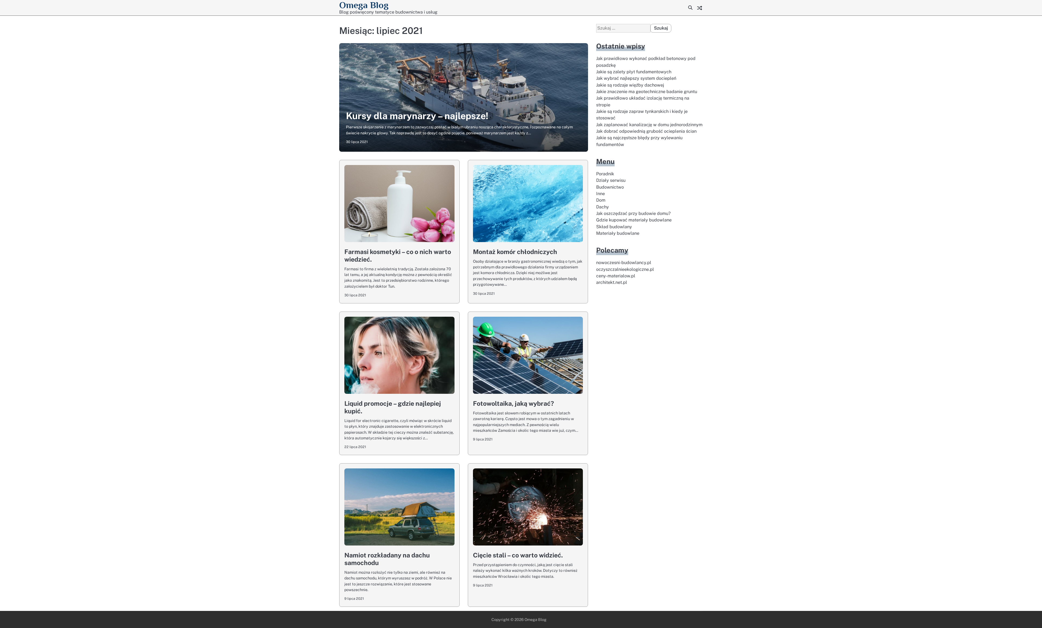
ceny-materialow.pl (615, 275)
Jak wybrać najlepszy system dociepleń (636, 78)
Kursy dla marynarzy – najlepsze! (417, 115)
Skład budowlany (614, 226)
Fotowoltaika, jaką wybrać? (513, 403)
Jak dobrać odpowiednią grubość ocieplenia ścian (646, 131)
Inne (600, 193)
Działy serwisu (610, 180)
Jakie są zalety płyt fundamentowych (633, 71)
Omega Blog (364, 5)
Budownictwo (610, 187)
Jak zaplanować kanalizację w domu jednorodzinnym (649, 124)
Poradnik (605, 173)
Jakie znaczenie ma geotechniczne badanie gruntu (646, 91)
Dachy (602, 207)
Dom (600, 200)
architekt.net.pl (611, 282)
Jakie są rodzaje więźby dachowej (630, 85)
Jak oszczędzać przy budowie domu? (633, 213)
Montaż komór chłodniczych (515, 251)
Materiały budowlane (617, 233)
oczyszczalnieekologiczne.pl (625, 269)
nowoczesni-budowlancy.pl (623, 262)
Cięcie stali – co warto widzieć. (518, 555)
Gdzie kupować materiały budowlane (634, 220)
